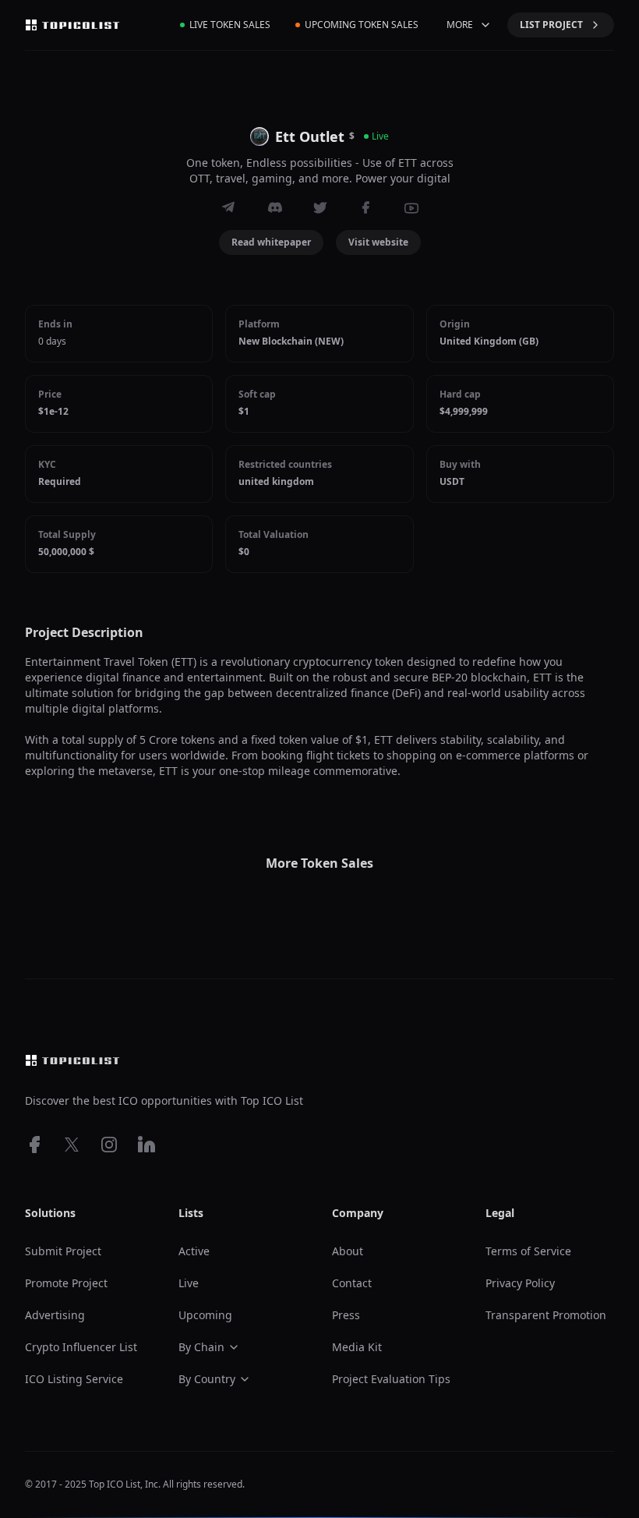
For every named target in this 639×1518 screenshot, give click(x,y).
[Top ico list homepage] (72, 25)
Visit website (378, 242)
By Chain (201, 1346)
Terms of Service (528, 1251)
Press (346, 1314)
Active (194, 1251)
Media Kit (357, 1346)
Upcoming (205, 1314)
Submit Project (63, 1251)
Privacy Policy (520, 1283)
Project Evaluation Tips (391, 1378)
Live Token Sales (229, 24)
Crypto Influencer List (81, 1346)
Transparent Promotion (545, 1314)
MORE (460, 24)
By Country (206, 1378)
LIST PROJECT (551, 24)
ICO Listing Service (74, 1378)
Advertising (55, 1314)
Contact (352, 1283)
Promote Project (66, 1283)
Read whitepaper (271, 242)
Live (188, 1283)
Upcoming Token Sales (361, 24)
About (347, 1251)
